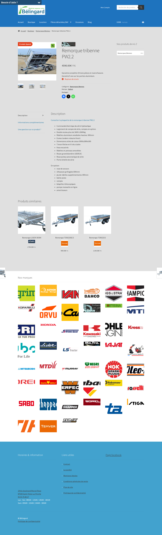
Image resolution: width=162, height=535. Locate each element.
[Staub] (113, 406)
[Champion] (135, 293)
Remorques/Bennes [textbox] (130, 53)
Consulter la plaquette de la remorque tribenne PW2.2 (73, 120)
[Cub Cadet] (70, 312)
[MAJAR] (113, 345)
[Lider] (48, 346)
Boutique (31, 22)
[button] (53, 46)
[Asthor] (48, 290)
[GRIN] (26, 331)
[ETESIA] (113, 306)
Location (42, 22)
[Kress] (135, 327)
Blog (90, 22)
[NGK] (113, 369)
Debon (70, 89)
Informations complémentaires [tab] (31, 122)
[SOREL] (91, 402)
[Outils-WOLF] (48, 382)
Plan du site (68, 487)
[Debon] (91, 308)
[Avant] (70, 293)
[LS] (70, 350)
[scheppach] (48, 404)
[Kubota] (26, 350)
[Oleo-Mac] (135, 368)
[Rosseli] (135, 388)
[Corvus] (48, 312)
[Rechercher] (141, 7)
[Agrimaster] (26, 293)
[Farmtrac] (135, 312)
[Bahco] (91, 293)
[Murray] (70, 369)
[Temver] (48, 426)
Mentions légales (70, 475)
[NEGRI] (91, 364)
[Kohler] (113, 329)
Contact (66, 464)
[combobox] (130, 53)
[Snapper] (70, 407)
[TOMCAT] (70, 421)
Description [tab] (22, 115)
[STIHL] (26, 426)
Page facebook (113, 455)
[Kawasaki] (91, 331)
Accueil (21, 22)
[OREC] (26, 382)
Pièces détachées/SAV (59, 22)
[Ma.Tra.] (91, 344)
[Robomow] (113, 383)
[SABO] (26, 403)
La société (67, 470)
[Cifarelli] (26, 308)
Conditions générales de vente (75, 481)
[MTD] (48, 364)
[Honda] (48, 325)
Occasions (79, 22)
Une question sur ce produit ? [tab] (29, 129)
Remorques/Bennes (43, 31)
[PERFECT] (70, 387)
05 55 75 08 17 (23, 497)
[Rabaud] (91, 388)
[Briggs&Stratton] (113, 293)
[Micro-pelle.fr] (135, 350)
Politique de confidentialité (74, 493)
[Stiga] (135, 402)
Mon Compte (105, 7)
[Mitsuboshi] (26, 369)
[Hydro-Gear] (70, 331)
